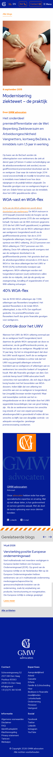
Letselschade (34, 698)
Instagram (32, 729)
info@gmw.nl (7, 686)
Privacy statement (10, 735)
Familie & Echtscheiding (39, 685)
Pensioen (32, 704)
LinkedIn (13, 520)
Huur (30, 688)
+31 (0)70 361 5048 (11, 689)
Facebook (32, 719)
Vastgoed (32, 708)
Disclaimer (6, 722)
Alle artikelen (8, 610)
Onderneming (34, 701)
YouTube (32, 732)
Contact (34, 4)
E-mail (26, 520)
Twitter (31, 722)
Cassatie (32, 678)
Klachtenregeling (9, 732)
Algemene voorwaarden (12, 719)
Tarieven (5, 738)
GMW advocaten (4, 4)
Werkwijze (6, 741)
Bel (21, 4)
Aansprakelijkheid (36, 672)
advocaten (18, 495)
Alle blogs (7, 14)
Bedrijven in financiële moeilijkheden (38, 693)
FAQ (3, 725)
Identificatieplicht (9, 729)
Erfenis (31, 682)
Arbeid (31, 675)
